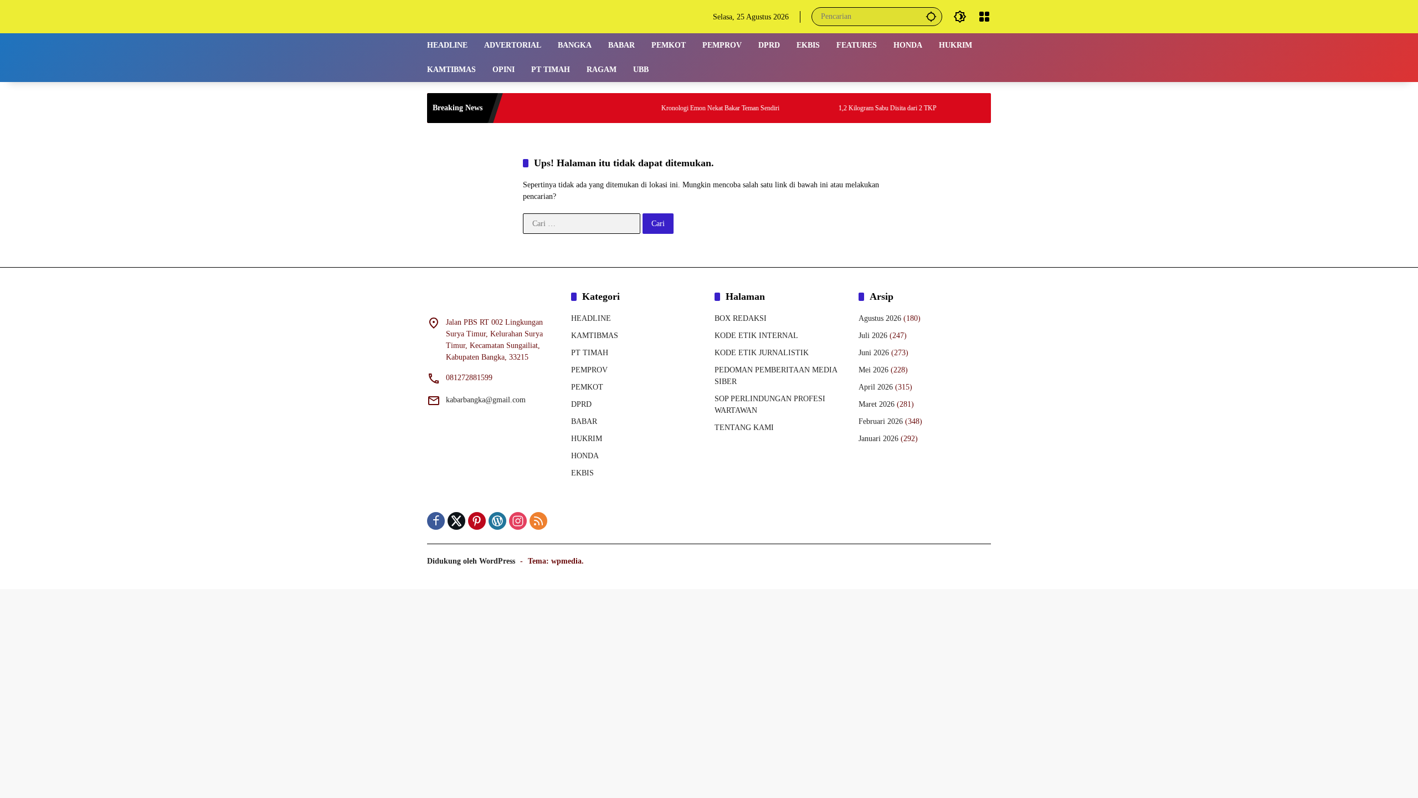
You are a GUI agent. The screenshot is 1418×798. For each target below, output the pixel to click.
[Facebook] (436, 521)
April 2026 (876, 387)
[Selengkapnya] (493, 299)
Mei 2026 (873, 370)
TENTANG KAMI (744, 427)
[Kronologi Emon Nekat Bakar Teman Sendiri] (623, 108)
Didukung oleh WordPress (471, 561)
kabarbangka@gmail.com (486, 400)
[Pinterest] (477, 521)
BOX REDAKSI (741, 318)
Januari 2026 (878, 438)
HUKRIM (586, 438)
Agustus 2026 (880, 318)
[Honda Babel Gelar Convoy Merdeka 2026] (977, 108)
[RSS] (538, 521)
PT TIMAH (589, 353)
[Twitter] (456, 521)
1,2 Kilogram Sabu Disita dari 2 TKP (864, 108)
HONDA (585, 456)
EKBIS (582, 473)
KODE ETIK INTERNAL (756, 335)
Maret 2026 (877, 404)
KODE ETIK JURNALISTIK (762, 353)
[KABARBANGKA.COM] (496, 16)
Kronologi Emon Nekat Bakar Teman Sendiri (697, 108)
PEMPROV (589, 370)
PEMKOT (587, 387)
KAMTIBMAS (594, 335)
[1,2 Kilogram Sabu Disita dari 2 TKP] (800, 108)
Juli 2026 (873, 335)
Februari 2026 (881, 421)
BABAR (584, 421)
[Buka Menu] (984, 16)
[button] (931, 16)
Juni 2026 (874, 353)
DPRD (581, 404)
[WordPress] (497, 521)
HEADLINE (591, 318)
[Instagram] (518, 521)
